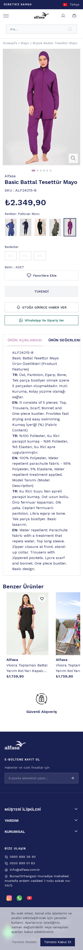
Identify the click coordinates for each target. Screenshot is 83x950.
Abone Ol (64, 926)
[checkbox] (22, 935)
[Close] (74, 897)
